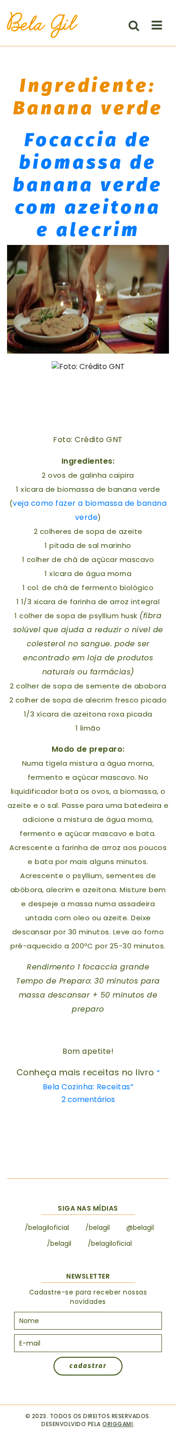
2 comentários (88, 1099)
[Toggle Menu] (156, 25)
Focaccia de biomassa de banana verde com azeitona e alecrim (88, 185)
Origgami (117, 1424)
